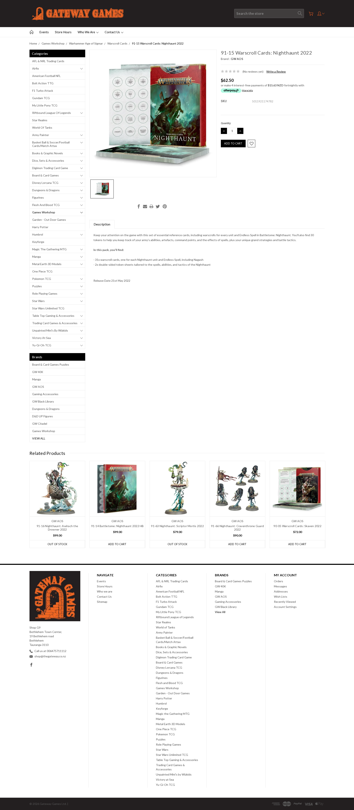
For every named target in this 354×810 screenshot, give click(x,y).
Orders (278, 581)
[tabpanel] (57, 504)
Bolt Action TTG (42, 83)
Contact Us (112, 32)
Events (44, 32)
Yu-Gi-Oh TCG (41, 345)
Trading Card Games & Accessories (54, 323)
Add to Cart (117, 544)
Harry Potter (40, 227)
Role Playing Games (44, 293)
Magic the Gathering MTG (49, 249)
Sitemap (102, 601)
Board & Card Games (45, 175)
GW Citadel (39, 423)
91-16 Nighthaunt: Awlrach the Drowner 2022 (57, 527)
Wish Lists (280, 596)
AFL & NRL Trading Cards (48, 61)
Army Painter (40, 135)
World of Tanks (42, 127)
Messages (280, 586)
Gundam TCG (41, 98)
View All (38, 438)
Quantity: (226, 123)
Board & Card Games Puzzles (50, 364)
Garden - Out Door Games (49, 219)
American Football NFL (46, 76)
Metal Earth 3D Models (46, 264)
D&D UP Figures (42, 416)
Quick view (57, 499)
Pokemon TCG (41, 278)
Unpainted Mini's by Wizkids (50, 330)
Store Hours (63, 32)
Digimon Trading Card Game (50, 168)
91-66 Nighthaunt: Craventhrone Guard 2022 (237, 527)
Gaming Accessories (45, 394)
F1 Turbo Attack (42, 90)
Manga (36, 256)
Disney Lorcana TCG (45, 182)
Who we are (87, 32)
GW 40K (37, 372)
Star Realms (39, 120)
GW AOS (38, 386)
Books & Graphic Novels (47, 153)
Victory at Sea (41, 338)
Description (102, 224)
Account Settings (285, 607)
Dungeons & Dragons (46, 190)
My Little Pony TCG (44, 105)
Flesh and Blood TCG (46, 205)
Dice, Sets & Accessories (48, 160)
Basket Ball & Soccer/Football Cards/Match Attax (51, 144)
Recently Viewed (285, 601)
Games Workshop (43, 212)
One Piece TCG (42, 271)
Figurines (38, 197)
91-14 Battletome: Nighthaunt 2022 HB (117, 526)
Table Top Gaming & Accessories (53, 315)
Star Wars (38, 301)
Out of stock (57, 544)
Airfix (35, 68)
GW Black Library (43, 401)
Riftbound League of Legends (51, 112)
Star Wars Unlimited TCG (48, 308)
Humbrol (37, 234)
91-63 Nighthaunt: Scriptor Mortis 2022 (177, 526)
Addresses (281, 591)
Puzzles (37, 286)
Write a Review (276, 71)
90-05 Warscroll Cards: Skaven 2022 (297, 526)
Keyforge (38, 242)
